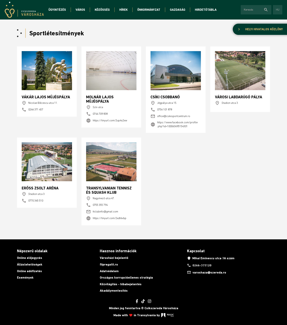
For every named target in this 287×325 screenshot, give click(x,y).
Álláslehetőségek (29, 264)
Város (80, 10)
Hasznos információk (118, 251)
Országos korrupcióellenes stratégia (126, 277)
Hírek (123, 10)
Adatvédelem (109, 271)
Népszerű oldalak (32, 251)
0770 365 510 (32, 200)
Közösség (102, 10)
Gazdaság (177, 10)
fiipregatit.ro (109, 264)
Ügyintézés (57, 10)
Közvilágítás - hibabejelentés (121, 284)
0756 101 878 (161, 109)
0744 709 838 (97, 114)
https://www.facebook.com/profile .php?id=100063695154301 (174, 124)
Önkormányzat (148, 10)
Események (25, 277)
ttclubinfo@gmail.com (102, 211)
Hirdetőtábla (206, 10)
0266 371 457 (32, 109)
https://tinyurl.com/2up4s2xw (106, 120)
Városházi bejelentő (114, 258)
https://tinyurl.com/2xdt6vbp (106, 218)
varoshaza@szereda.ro (206, 272)
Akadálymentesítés (114, 290)
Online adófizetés (29, 271)
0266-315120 (199, 265)
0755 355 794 (97, 205)
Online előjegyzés (29, 258)
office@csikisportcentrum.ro (170, 116)
